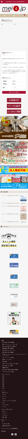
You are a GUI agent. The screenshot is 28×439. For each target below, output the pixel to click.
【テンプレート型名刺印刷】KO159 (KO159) (10, 203)
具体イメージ (4, 419)
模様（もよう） (5, 392)
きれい (3, 402)
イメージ (3, 390)
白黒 (3, 388)
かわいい (4, 398)
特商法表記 (3, 431)
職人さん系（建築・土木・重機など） (9, 346)
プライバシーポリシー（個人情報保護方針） (10, 428)
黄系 (3, 380)
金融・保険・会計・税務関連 (8, 352)
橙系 (3, 378)
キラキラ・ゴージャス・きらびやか (9, 400)
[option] (14, 36)
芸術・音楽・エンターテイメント (8, 350)
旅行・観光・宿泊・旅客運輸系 (8, 342)
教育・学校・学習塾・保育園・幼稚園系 (10, 369)
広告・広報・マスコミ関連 (7, 365)
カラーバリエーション (5, 374)
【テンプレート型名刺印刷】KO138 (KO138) (10, 206)
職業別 (2, 340)
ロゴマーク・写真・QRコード (7, 409)
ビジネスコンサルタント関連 (8, 371)
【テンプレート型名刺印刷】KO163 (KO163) (10, 221)
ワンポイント (5, 415)
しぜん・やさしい (5, 404)
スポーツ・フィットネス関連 (8, 357)
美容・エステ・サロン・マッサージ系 (9, 344)
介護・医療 (4, 361)
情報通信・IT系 (5, 367)
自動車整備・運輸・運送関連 (8, 348)
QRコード (4, 411)
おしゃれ (4, 394)
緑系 (3, 382)
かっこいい (4, 396)
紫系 (3, 386)
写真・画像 (4, 417)
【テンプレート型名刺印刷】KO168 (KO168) (10, 195)
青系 (3, 384)
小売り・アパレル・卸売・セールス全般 (10, 363)
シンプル (4, 406)
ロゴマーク (4, 413)
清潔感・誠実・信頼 (6, 425)
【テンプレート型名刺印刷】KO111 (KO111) (10, 213)
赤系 (3, 376)
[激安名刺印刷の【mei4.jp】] (14, 11)
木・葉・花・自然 (5, 423)
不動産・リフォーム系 (6, 359)
